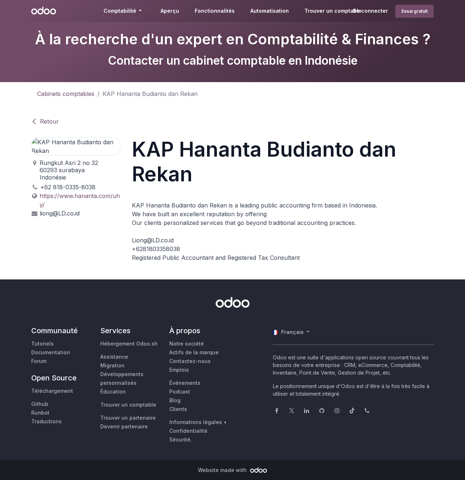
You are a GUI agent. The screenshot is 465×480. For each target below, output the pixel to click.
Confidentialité (188, 431)
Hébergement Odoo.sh (129, 343)
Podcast (179, 391)
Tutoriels (42, 343)
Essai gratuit (414, 11)
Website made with (223, 470)
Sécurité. (180, 439)
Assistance (114, 357)
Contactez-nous (190, 361)
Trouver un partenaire (128, 418)
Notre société (186, 343)
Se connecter (370, 11)
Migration (112, 365)
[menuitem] (169, 11)
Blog (175, 400)
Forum (38, 361)
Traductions (46, 421)
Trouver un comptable (128, 405)
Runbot (40, 413)
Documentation (50, 352)
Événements (185, 383)
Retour (49, 121)
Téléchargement (52, 391)
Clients (178, 409)
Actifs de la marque (194, 352)
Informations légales (195, 422)
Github (39, 404)
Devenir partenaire (124, 426)
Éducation (113, 391)
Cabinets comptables (65, 93)
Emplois (179, 370)
